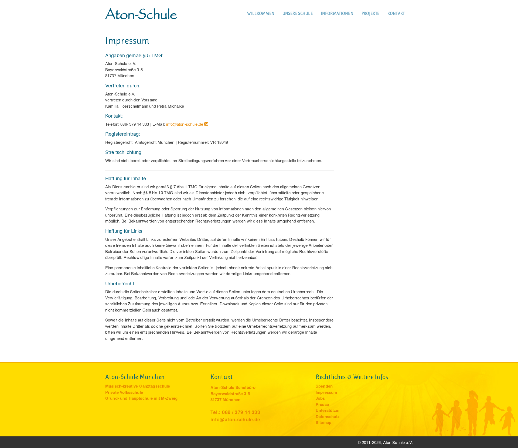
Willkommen (260, 13)
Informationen (337, 13)
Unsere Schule (297, 13)
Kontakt (396, 13)
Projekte (370, 13)
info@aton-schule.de (184, 124)
